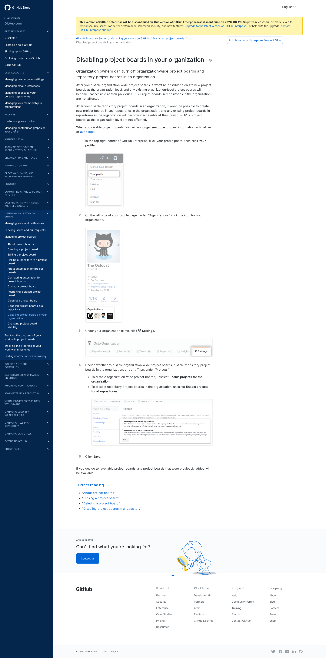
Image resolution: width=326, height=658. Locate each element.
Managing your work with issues (24, 223)
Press (272, 614)
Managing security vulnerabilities (17, 413)
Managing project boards (20, 236)
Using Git (10, 184)
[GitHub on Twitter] (273, 651)
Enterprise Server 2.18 (253, 40)
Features (161, 595)
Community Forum (243, 601)
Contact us (88, 558)
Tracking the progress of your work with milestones (23, 347)
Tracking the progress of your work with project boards (23, 337)
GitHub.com (13, 23)
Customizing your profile (20, 121)
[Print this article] (210, 60)
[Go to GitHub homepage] (84, 587)
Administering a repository (22, 393)
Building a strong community (16, 366)
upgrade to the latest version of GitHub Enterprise (215, 26)
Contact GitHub (241, 620)
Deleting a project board (23, 300)
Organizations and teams (21, 157)
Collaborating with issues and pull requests (22, 204)
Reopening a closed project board (24, 293)
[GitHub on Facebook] (280, 651)
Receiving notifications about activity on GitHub (21, 149)
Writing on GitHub (16, 165)
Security (161, 601)
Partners (199, 601)
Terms (103, 651)
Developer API (202, 595)
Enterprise (162, 608)
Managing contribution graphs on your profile (25, 129)
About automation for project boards (25, 270)
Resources (162, 626)
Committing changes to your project (23, 193)
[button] (289, 7)
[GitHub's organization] (301, 651)
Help (234, 595)
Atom (197, 608)
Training (236, 608)
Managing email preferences (22, 85)
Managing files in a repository (16, 424)
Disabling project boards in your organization (27, 316)
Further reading (90, 485)
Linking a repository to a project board (27, 261)
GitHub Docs (21, 7)
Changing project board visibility (22, 325)
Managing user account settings (24, 79)
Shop (272, 620)
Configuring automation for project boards (24, 279)
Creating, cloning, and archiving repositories (19, 175)
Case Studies (164, 614)
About (273, 595)
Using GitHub (13, 64)
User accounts (14, 72)
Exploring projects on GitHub (22, 58)
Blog (272, 601)
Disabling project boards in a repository (25, 307)
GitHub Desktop (204, 620)
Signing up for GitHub (18, 51)
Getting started (15, 31)
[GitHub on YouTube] (287, 651)
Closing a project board (22, 286)
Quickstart (11, 38)
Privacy (114, 651)
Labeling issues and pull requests (25, 230)
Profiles (10, 114)
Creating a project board (23, 249)
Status (236, 614)
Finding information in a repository (25, 356)
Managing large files (18, 433)
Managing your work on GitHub (20, 215)
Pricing (160, 620)
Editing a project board (22, 254)
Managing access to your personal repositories (20, 94)
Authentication (15, 139)
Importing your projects (21, 385)
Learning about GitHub (18, 44)
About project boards (21, 244)
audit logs (87, 132)
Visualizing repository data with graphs (22, 403)
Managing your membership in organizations (23, 104)
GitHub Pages (13, 449)
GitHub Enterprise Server (91, 38)
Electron (199, 614)
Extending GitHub (16, 441)
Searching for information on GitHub (22, 376)
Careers (274, 608)
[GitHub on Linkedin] (294, 651)
